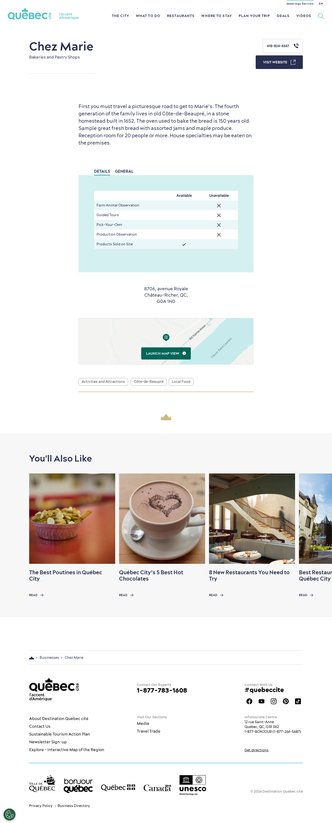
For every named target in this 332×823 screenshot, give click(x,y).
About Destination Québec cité (58, 718)
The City (120, 16)
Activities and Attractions (103, 381)
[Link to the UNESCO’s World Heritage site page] (192, 785)
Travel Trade (148, 731)
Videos (303, 16)
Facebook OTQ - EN (249, 701)
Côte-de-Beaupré (149, 381)
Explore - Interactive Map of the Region (66, 749)
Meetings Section (300, 3)
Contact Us (40, 726)
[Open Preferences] (9, 814)
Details (102, 171)
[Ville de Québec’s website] (42, 783)
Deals (283, 16)
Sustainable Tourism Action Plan (59, 734)
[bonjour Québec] (78, 786)
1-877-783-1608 (162, 690)
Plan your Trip (254, 16)
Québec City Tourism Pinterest (286, 701)
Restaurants (180, 16)
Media (143, 723)
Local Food (181, 381)
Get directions (257, 750)
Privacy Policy (40, 806)
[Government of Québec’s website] (118, 787)
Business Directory (74, 806)
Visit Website (275, 62)
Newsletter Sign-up (48, 741)
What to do (148, 16)
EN (321, 3)
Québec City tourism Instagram (274, 701)
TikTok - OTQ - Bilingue (298, 701)
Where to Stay (216, 16)
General (124, 171)
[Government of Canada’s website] (157, 787)
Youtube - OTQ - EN (261, 701)
